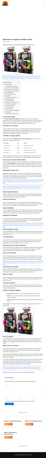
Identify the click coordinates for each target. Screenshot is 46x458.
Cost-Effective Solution (9, 105)
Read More (8, 424)
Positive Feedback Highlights (13, 110)
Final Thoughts (7, 112)
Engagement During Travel (12, 91)
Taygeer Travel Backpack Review (33, 421)
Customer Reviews (8, 108)
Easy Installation (7, 95)
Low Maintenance (10, 100)
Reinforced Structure (11, 94)
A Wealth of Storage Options (13, 87)
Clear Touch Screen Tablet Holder (11, 89)
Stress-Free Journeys (11, 103)
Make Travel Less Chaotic (12, 113)
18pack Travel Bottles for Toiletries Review (10, 433)
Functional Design (8, 84)
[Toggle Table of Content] (18, 83)
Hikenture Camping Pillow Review (12, 421)
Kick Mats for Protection (12, 86)
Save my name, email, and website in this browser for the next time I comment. (20, 401)
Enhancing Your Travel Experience (11, 102)
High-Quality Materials (9, 92)
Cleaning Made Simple (9, 99)
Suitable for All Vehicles (12, 97)
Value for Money (10, 107)
